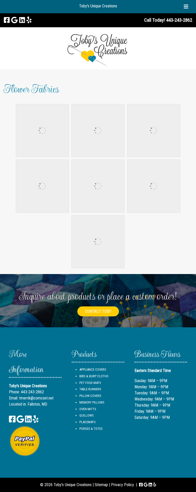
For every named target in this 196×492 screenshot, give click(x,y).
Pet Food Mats (90, 383)
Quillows (86, 415)
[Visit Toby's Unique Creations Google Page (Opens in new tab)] (14, 20)
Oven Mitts (87, 409)
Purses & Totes (91, 429)
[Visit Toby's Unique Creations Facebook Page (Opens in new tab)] (7, 20)
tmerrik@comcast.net (36, 398)
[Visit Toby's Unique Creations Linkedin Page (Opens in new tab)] (22, 20)
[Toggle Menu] (186, 6)
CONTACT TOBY (98, 311)
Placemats (87, 422)
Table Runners (90, 389)
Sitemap (101, 484)
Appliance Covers (92, 369)
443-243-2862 (32, 392)
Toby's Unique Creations (98, 6)
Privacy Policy (122, 484)
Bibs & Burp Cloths (93, 376)
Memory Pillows (91, 402)
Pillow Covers (90, 396)
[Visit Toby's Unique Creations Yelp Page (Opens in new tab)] (29, 20)
